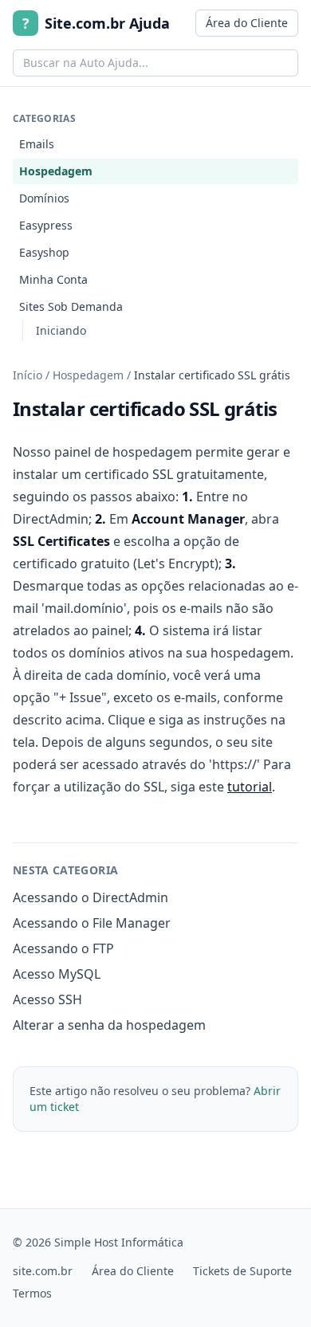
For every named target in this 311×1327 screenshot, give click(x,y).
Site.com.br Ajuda (96, 23)
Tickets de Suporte (242, 1270)
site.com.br (43, 1270)
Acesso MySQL (56, 974)
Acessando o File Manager (92, 923)
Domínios (44, 198)
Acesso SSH (47, 999)
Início (27, 375)
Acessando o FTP (63, 948)
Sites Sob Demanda (71, 306)
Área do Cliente (247, 22)
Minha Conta (53, 279)
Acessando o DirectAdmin (90, 897)
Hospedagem (56, 171)
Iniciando (61, 330)
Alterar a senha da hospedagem (109, 1025)
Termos (32, 1293)
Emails (36, 143)
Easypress (46, 225)
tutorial (249, 786)
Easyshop (44, 252)
